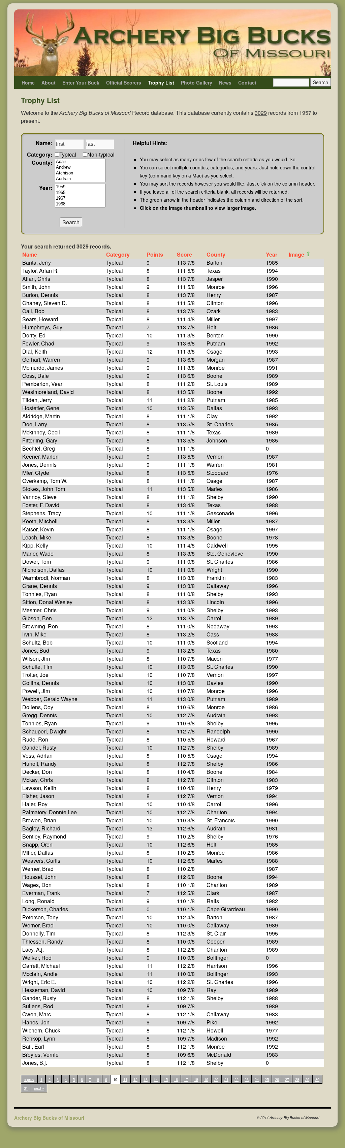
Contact (247, 82)
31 (26, 1088)
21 (226, 1079)
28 (297, 1079)
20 (216, 1079)
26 (277, 1079)
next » (39, 1088)
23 (247, 1079)
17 (186, 1079)
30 (317, 1079)
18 (196, 1079)
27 (287, 1079)
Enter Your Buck (80, 82)
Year (271, 254)
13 (146, 1079)
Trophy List (161, 82)
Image (296, 254)
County (216, 254)
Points (155, 254)
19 (206, 1079)
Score (184, 254)
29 (307, 1079)
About (48, 82)
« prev (29, 1079)
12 (135, 1079)
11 (125, 1079)
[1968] (80, 204)
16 (176, 1079)
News (225, 82)
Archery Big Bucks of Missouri (49, 1117)
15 (166, 1079)
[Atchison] (80, 173)
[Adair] (80, 162)
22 (236, 1079)
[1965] (80, 193)
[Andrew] (80, 167)
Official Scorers (123, 82)
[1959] (80, 187)
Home (28, 82)
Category (118, 254)
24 (257, 1079)
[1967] (80, 198)
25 (267, 1079)
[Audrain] (80, 179)
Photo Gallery (196, 82)
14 (156, 1079)
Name (29, 254)
